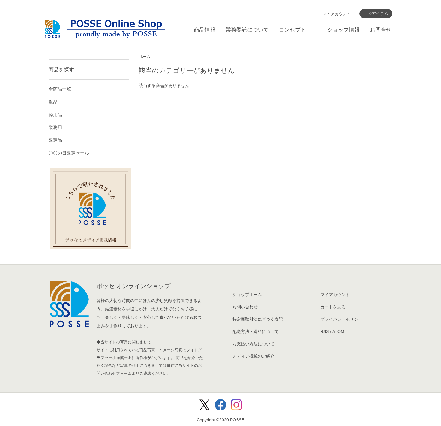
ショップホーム (247, 294)
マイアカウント (336, 14)
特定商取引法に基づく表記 (257, 319)
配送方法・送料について (255, 331)
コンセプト (292, 30)
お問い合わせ (245, 306)
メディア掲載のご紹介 (253, 356)
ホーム (145, 57)
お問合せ (381, 30)
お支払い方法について (253, 343)
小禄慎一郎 (122, 358)
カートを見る (333, 306)
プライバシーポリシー (341, 319)
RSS (324, 331)
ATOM (338, 331)
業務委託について (247, 30)
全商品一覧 (60, 89)
